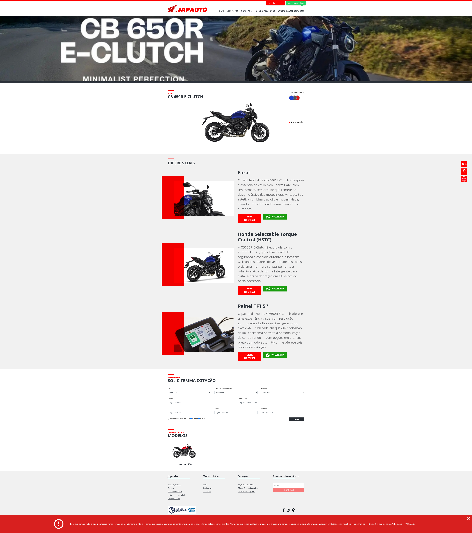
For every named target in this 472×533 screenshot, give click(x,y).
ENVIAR (296, 419)
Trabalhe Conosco (275, 3)
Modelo (264, 389)
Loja (169, 389)
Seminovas (232, 10)
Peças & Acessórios (265, 10)
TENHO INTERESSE (249, 218)
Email (216, 409)
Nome (170, 399)
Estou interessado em (223, 389)
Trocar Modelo (296, 122)
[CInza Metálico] (294, 97)
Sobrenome (242, 399)
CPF (169, 409)
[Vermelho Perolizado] (297, 97)
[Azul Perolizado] (291, 97)
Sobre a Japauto (174, 484)
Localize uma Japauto (246, 491)
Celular (264, 409)
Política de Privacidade (177, 495)
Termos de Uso (174, 499)
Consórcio (246, 10)
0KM (221, 10)
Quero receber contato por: (179, 419)
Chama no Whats (297, 3)
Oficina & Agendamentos (291, 10)
